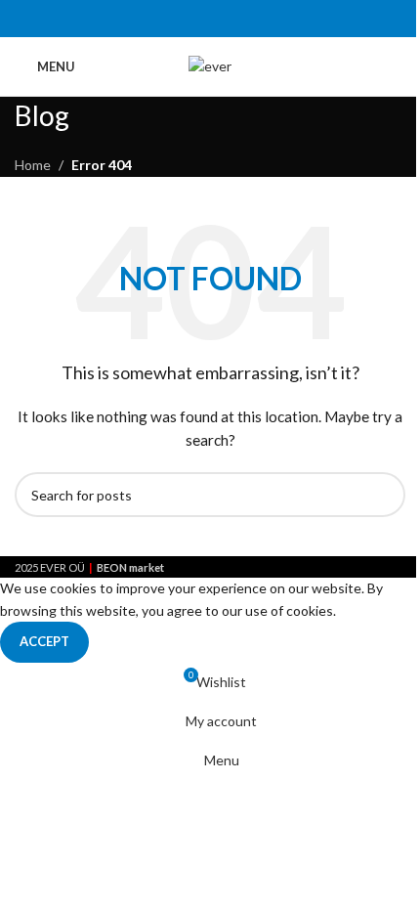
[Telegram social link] (259, 18)
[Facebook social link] (160, 18)
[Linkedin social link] (235, 18)
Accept (44, 641)
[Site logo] (210, 65)
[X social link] (185, 18)
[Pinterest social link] (209, 18)
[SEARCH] (382, 494)
